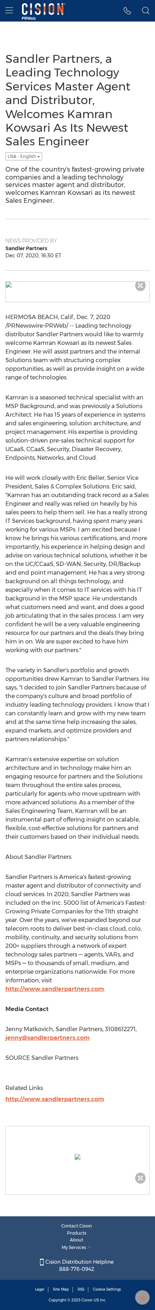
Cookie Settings (107, 1289)
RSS (81, 1289)
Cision (87, 1300)
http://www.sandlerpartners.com (54, 989)
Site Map (61, 1289)
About (76, 1240)
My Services (74, 1247)
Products (77, 1233)
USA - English (22, 156)
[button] (127, 11)
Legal (39, 1289)
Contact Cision (76, 1226)
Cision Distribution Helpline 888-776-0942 (79, 1265)
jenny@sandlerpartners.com (47, 1037)
